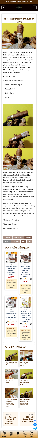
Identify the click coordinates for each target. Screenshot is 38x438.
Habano (28, 237)
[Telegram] (35, 428)
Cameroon (7, 237)
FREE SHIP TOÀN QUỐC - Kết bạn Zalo (19, 2)
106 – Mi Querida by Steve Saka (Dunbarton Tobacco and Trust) (11, 403)
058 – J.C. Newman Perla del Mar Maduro (26, 382)
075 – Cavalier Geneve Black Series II (24, 364)
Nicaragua (16, 241)
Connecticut (18, 237)
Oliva (29, 241)
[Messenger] (34, 425)
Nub (23, 241)
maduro (6, 241)
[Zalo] (35, 420)
